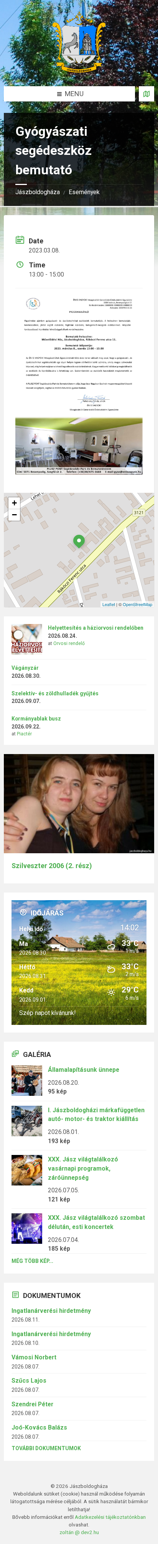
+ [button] (14, 503)
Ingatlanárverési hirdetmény (51, 1310)
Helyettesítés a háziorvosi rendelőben (95, 628)
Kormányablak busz (36, 719)
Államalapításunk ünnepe (83, 1069)
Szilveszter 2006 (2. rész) (52, 866)
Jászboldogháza (37, 192)
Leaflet (108, 604)
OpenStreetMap (137, 604)
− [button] (14, 514)
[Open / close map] (146, 93)
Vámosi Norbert (34, 1357)
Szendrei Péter (32, 1404)
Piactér (24, 734)
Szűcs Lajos (29, 1380)
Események (84, 192)
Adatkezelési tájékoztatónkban (110, 1517)
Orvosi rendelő (69, 643)
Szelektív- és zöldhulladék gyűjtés (55, 693)
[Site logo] (79, 70)
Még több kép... (32, 1261)
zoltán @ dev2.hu (79, 1532)
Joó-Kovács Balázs (39, 1427)
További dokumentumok (46, 1448)
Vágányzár (25, 668)
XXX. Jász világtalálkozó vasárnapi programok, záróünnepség (83, 1168)
